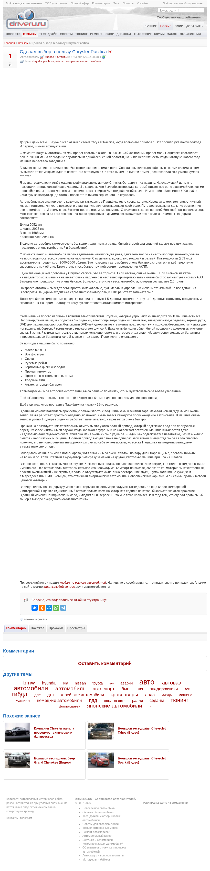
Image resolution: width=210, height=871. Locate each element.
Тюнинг (81, 34)
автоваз (171, 682)
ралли (137, 701)
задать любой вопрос (59, 587)
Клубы (159, 34)
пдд (93, 700)
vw (111, 683)
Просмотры (76, 628)
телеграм (26, 817)
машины (23, 700)
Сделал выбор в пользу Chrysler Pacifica (63, 51)
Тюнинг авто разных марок (100, 827)
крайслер (59, 61)
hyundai (49, 683)
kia (65, 683)
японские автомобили (114, 706)
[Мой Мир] (49, 608)
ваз (139, 689)
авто (146, 682)
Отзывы (30, 34)
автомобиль (70, 688)
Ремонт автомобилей (96, 831)
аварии (126, 683)
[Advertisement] (113, 102)
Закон (172, 34)
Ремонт (96, 34)
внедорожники (164, 689)
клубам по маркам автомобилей (83, 582)
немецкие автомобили (59, 700)
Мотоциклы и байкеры (96, 859)
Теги (116, 3)
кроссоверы (124, 694)
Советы (66, 34)
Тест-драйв (48, 34)
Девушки (124, 34)
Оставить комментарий (105, 663)
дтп (50, 694)
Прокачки (56, 628)
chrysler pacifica (42, 61)
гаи (187, 689)
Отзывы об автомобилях (98, 812)
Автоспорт (142, 34)
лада (150, 694)
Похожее (37, 628)
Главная (9, 43)
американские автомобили (83, 61)
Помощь (128, 3)
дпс (37, 695)
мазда (167, 695)
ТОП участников (56, 3)
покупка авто (114, 701)
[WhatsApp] (56, 608)
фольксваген (69, 706)
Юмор (109, 34)
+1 (10, 65)
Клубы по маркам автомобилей (102, 843)
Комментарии (101, 3)
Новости (13, 34)
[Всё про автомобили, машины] (28, 29)
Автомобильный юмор (96, 835)
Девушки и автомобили (97, 839)
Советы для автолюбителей (100, 823)
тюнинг (179, 700)
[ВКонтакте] (35, 608)
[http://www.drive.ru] (104, 56)
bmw (29, 682)
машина (185, 695)
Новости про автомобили (98, 808)
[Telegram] (63, 608)
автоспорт (103, 688)
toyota (97, 683)
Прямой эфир (80, 3)
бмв (125, 688)
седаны (157, 700)
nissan (80, 683)
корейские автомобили (82, 695)
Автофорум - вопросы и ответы (103, 855)
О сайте (142, 3)
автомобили (31, 688)
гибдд (19, 694)
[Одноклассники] (42, 608)
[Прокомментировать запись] (34, 619)
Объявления (190, 34)
